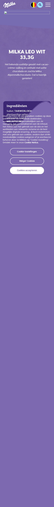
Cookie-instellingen (27, 152)
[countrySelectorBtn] (34, 5)
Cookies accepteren (27, 170)
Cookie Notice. (32, 143)
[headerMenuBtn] (48, 5)
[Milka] (9, 5)
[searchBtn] (40, 5)
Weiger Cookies (27, 161)
